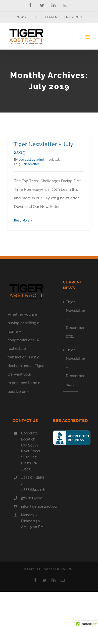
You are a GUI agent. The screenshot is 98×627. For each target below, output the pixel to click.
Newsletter (31, 164)
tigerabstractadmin (32, 159)
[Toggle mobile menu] (87, 37)
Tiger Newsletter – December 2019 (70, 367)
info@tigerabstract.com (33, 506)
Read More (21, 220)
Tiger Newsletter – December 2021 (70, 319)
